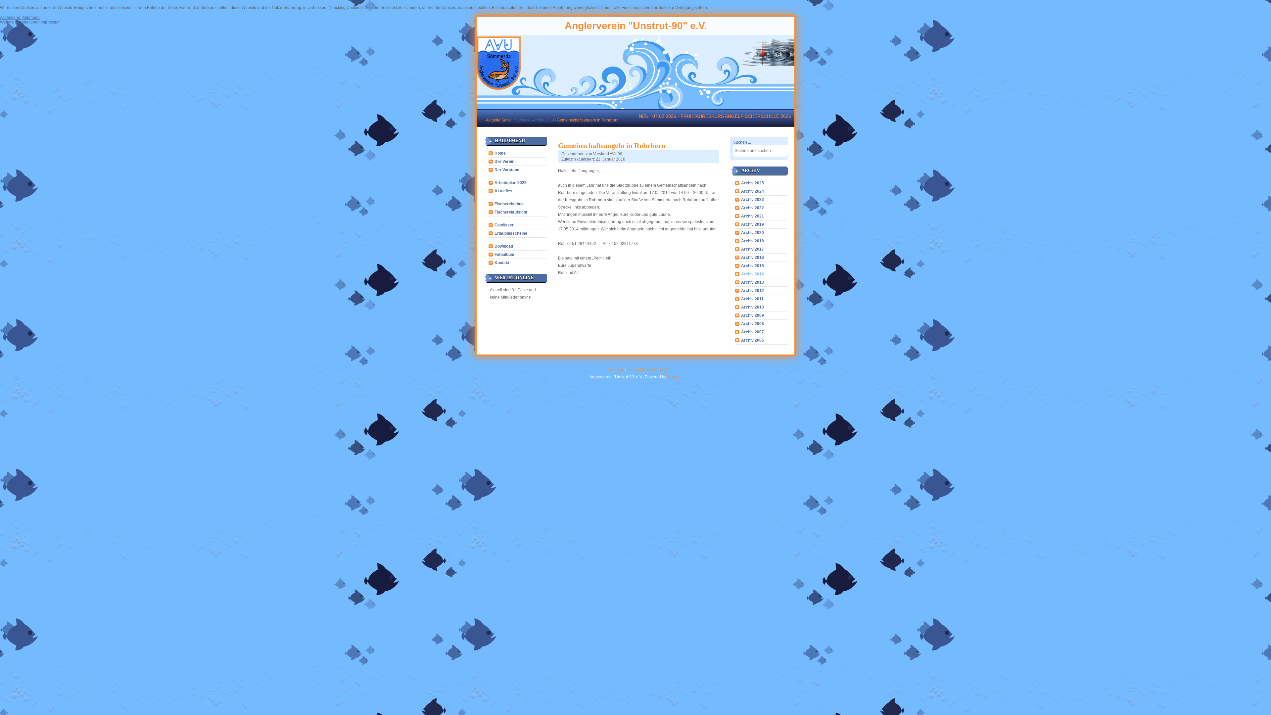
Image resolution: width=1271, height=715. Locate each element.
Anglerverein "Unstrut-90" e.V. (636, 25)
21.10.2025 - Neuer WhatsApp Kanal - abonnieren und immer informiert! (701, 116)
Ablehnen (31, 17)
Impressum (614, 369)
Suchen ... (742, 142)
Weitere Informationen (20, 22)
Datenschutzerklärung (647, 369)
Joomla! (674, 377)
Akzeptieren (11, 17)
